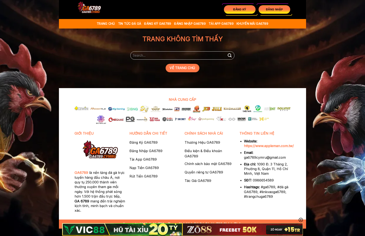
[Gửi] (229, 55)
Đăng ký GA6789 (157, 23)
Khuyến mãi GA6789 (252, 23)
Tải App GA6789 (221, 23)
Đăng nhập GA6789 (190, 23)
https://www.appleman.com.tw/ (269, 146)
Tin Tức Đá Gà (129, 23)
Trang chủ (106, 23)
